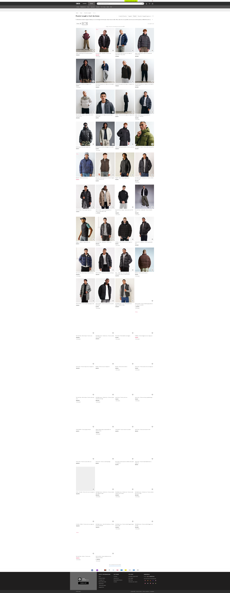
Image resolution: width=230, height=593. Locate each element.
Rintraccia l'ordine (102, 578)
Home (77, 12)
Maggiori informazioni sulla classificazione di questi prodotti (114, 26)
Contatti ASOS (133, 591)
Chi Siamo (115, 576)
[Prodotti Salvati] (149, 3)
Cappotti (130, 16)
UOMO (91, 3)
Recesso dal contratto (102, 581)
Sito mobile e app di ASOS (133, 576)
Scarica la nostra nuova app (131, 0)
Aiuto (100, 576)
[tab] (78, 6)
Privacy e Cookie (139, 591)
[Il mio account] (146, 3)
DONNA (84, 3)
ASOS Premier (101, 583)
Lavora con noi (116, 578)
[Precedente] (116, 16)
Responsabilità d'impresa (118, 580)
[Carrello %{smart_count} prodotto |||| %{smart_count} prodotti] (152, 3)
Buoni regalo (131, 578)
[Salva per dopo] (93, 50)
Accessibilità (152, 591)
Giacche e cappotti (87, 12)
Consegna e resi (101, 580)
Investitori (115, 581)
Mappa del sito (101, 587)
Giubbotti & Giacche (122, 16)
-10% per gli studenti (102, 585)
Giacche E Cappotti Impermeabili (145, 16)
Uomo (81, 12)
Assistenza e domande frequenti (144, 0)
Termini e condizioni (146, 591)
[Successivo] (153, 16)
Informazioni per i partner (133, 581)
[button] (145, 580)
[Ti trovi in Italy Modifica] (152, 1)
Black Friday (131, 580)
